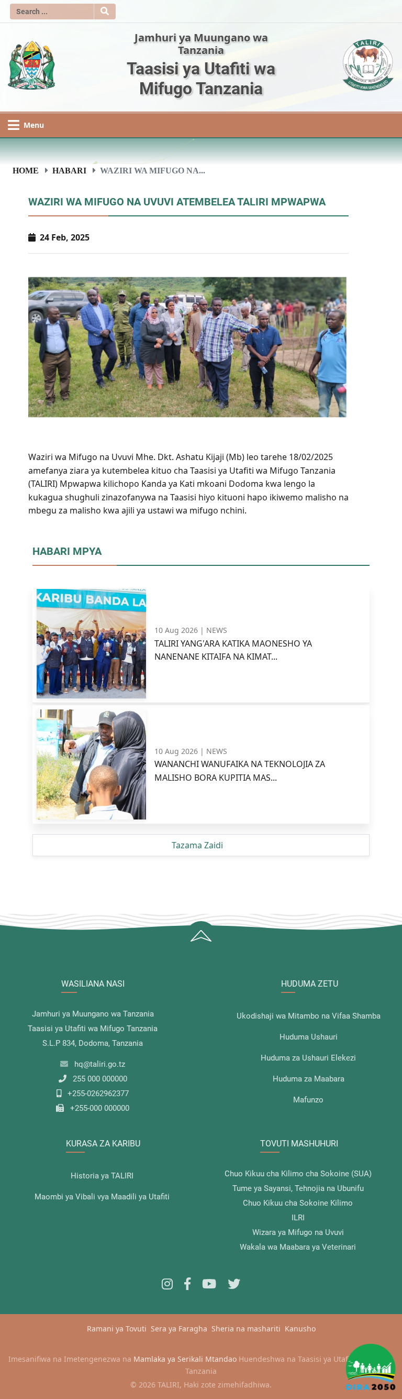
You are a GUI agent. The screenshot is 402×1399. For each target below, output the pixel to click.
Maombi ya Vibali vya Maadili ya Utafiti (102, 1196)
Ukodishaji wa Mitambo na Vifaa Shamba (309, 1016)
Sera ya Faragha (179, 1329)
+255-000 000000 (99, 1108)
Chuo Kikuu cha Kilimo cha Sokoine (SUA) (298, 1173)
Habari (69, 170)
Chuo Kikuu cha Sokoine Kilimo (298, 1203)
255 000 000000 (100, 1079)
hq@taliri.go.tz (99, 1064)
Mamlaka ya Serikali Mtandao (185, 1359)
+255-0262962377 (98, 1093)
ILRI (298, 1217)
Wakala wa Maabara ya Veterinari (298, 1247)
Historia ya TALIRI (102, 1176)
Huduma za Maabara (308, 1079)
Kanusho (300, 1329)
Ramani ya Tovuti (117, 1329)
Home (26, 170)
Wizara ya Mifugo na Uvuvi (298, 1232)
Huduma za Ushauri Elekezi (308, 1058)
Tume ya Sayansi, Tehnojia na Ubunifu (298, 1188)
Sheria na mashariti (246, 1329)
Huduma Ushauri (309, 1037)
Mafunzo (308, 1100)
